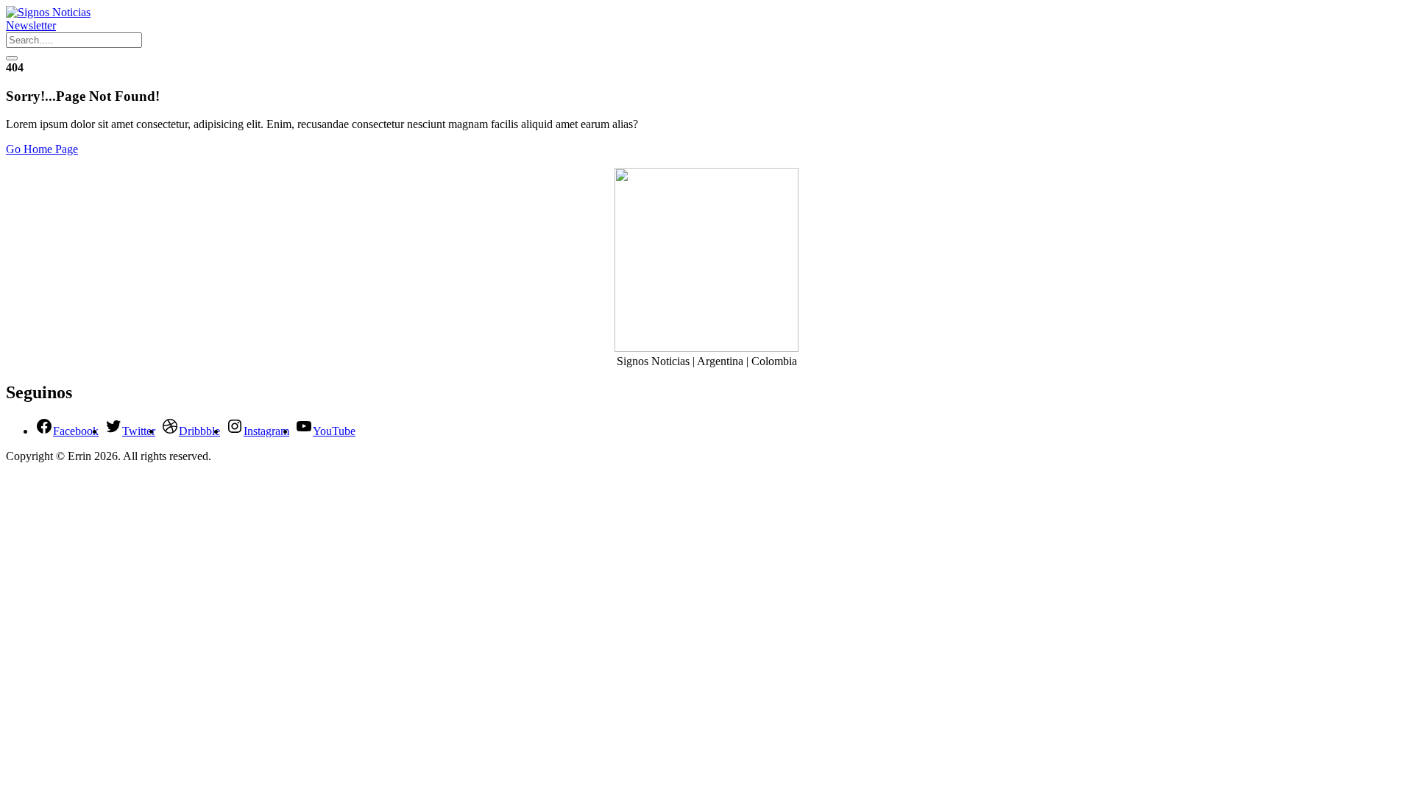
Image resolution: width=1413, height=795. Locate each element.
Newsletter (31, 25)
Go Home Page (42, 149)
